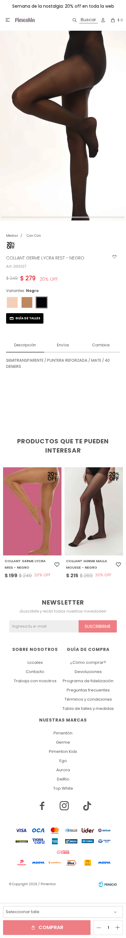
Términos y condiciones (88, 699)
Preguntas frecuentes (88, 690)
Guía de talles (27, 318)
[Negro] (41, 302)
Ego (63, 761)
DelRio (63, 779)
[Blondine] (12, 302)
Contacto (35, 672)
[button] (84, 20)
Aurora (63, 770)
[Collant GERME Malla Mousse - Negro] (94, 511)
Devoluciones (88, 672)
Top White (63, 788)
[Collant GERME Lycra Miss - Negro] (32, 511)
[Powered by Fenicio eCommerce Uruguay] (107, 884)
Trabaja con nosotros (35, 681)
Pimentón (63, 733)
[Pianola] (27, 302)
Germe (63, 742)
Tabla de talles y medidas (88, 708)
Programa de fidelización (88, 681)
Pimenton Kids (63, 751)
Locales (35, 662)
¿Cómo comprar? (88, 662)
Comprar (51, 927)
